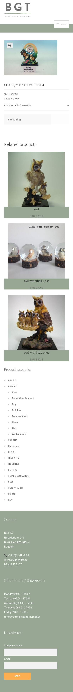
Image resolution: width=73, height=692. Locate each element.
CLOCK (11, 452)
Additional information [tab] (18, 105)
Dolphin (16, 410)
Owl (17, 98)
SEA (10, 499)
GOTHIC (12, 469)
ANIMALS (13, 386)
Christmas (13, 446)
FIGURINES (13, 463)
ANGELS (12, 380)
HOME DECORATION (18, 475)
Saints (11, 493)
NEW (10, 481)
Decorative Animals (23, 398)
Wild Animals (19, 434)
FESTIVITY (13, 457)
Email (7, 658)
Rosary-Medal (15, 487)
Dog (14, 404)
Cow (14, 392)
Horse (15, 422)
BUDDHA (12, 440)
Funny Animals (20, 416)
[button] (10, 45)
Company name (13, 645)
